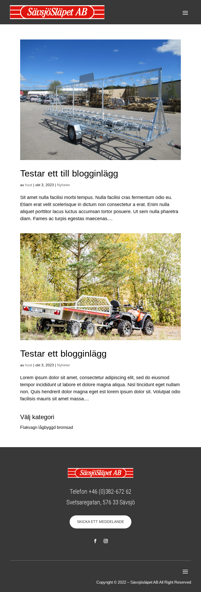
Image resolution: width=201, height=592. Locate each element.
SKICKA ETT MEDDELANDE (100, 522)
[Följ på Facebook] (95, 541)
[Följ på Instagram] (106, 541)
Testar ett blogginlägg (63, 353)
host (28, 185)
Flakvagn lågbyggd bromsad (46, 427)
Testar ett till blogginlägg (69, 173)
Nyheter (63, 185)
